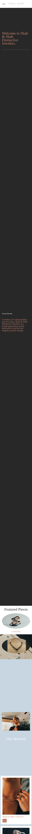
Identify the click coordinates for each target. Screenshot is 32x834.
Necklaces (16, 656)
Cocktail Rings (16, 631)
